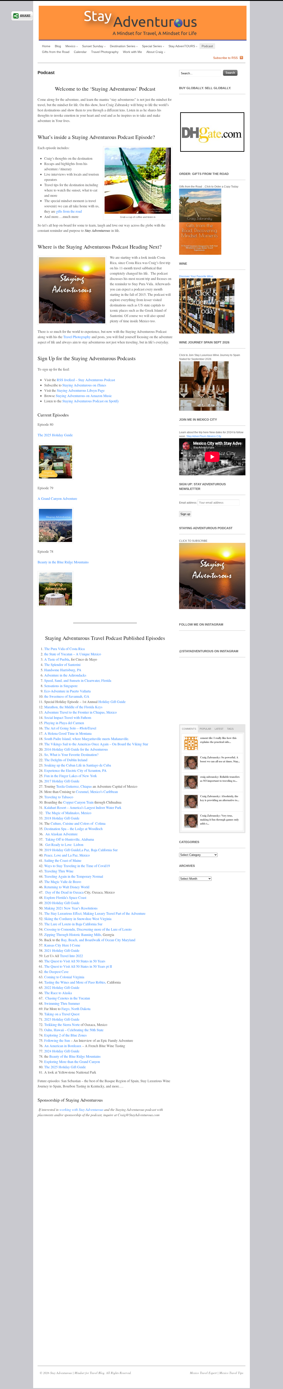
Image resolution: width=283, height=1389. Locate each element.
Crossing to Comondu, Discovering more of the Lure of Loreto (88, 929)
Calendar (80, 52)
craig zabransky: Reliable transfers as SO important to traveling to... (220, 779)
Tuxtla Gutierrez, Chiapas (74, 786)
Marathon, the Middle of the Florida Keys (73, 707)
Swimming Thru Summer (62, 1003)
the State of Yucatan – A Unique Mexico (72, 654)
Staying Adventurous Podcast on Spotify (90, 401)
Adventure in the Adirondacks (65, 675)
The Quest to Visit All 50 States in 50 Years (74, 961)
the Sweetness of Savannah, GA (66, 696)
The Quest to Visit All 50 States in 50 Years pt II (78, 966)
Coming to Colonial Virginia (64, 977)
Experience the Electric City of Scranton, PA (75, 770)
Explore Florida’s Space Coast (65, 897)
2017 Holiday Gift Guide (61, 781)
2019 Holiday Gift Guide (61, 849)
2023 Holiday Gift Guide (61, 1019)
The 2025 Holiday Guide (55, 435)
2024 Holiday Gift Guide (61, 1051)
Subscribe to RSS (225, 58)
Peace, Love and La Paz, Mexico (67, 855)
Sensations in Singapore (61, 685)
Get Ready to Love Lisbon (64, 844)
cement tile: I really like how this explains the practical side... (218, 740)
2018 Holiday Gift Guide (61, 818)
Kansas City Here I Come (62, 945)
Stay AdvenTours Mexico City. (204, 436)
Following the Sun (57, 1040)
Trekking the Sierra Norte (62, 1024)
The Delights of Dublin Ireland (65, 759)
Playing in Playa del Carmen (64, 722)
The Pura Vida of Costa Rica (64, 648)
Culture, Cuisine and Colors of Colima (78, 823)
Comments (189, 728)
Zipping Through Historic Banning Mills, (73, 934)
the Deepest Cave (56, 971)
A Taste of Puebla (56, 659)
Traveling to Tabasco (58, 797)
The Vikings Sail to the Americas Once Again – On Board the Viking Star (96, 744)
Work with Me (132, 52)
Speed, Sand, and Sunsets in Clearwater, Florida (77, 680)
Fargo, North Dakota (75, 1008)
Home (46, 46)
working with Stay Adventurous (81, 1109)
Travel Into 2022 (71, 955)
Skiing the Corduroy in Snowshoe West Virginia (77, 918)
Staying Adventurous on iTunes (84, 385)
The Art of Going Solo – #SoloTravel (70, 728)
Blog (58, 46)
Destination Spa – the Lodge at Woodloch (73, 828)
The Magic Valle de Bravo (62, 881)
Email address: (188, 502)
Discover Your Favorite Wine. (196, 276)
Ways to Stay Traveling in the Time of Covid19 (77, 865)
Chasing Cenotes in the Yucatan (67, 998)
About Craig (153, 52)
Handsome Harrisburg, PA (62, 669)
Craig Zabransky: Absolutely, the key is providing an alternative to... (219, 798)
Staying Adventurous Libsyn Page (81, 390)
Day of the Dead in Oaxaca (64, 892)
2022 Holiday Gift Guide (61, 987)
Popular (205, 728)
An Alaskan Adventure (61, 834)
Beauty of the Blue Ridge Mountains (75, 1056)
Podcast (207, 46)
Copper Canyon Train (78, 802)
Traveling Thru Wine (58, 871)
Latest (219, 728)
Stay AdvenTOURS (180, 46)
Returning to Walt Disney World (66, 887)
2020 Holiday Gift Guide (61, 902)
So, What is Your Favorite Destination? (71, 754)
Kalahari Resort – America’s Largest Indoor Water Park (82, 807)
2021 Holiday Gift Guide (61, 950)
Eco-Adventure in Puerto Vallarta (67, 691)
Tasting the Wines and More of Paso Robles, (75, 982)
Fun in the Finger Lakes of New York (70, 775)
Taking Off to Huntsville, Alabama (69, 839)
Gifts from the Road (55, 52)
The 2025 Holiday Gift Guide (65, 1067)
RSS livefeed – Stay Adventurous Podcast (86, 379)
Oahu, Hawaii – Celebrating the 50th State (73, 1029)
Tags (230, 728)
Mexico (69, 46)
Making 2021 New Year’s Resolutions (71, 908)
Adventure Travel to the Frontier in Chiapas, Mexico (80, 712)
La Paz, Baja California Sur (98, 849)
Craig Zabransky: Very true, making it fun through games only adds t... (219, 819)
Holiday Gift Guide (112, 701)
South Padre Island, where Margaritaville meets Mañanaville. (86, 738)
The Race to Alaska (58, 992)
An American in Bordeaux (62, 1045)
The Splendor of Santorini (63, 664)
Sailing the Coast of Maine (62, 860)
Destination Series (121, 46)
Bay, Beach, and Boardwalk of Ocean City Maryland (98, 939)
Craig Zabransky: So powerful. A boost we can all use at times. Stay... (220, 759)
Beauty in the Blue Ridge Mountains (63, 562)
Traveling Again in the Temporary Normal (73, 876)
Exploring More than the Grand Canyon (72, 1061)
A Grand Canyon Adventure (57, 498)
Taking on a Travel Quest (61, 1014)
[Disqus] (105, 1188)
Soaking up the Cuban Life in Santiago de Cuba (77, 765)
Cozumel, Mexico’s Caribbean (97, 791)
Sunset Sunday (91, 46)
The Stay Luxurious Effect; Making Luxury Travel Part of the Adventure (94, 913)
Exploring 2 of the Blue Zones (65, 1035)
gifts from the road (69, 211)
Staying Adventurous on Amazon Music (84, 395)
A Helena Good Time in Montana (68, 733)
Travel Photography (105, 52)
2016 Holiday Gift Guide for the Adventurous (76, 749)
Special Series (151, 46)
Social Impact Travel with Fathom (67, 717)
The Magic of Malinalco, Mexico (68, 812)
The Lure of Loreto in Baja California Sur (73, 924)
